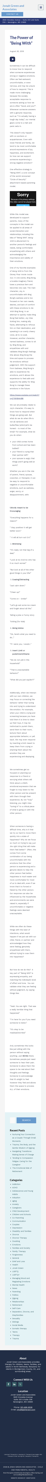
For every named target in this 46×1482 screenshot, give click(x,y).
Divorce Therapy (19, 1238)
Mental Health (18, 1285)
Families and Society (21, 1248)
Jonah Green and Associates (13, 7)
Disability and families (21, 1231)
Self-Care (16, 1308)
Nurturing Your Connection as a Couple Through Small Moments (24, 1137)
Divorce (15, 1234)
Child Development (20, 1211)
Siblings (15, 1322)
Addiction (16, 1184)
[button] (12, 14)
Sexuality (16, 1318)
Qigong (15, 1298)
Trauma (15, 1338)
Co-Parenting (18, 1218)
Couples (15, 1224)
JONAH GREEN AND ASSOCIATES (22, 1467)
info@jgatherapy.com (26, 1410)
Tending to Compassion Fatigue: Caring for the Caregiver (22, 1161)
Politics (15, 1295)
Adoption (16, 1197)
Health (15, 1265)
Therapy (16, 1335)
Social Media (17, 1325)
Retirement (17, 1305)
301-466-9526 (26, 1407)
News (14, 1288)
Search (26, 1120)
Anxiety (15, 1204)
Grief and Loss (18, 1261)
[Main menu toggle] (41, 7)
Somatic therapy (19, 1328)
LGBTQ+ (16, 1275)
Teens (15, 1332)
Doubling (16, 1241)
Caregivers (16, 1208)
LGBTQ (15, 1271)
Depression (17, 1228)
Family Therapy (19, 1251)
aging (14, 1201)
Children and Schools (21, 1214)
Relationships (18, 1302)
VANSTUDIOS (30, 1478)
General (15, 1258)
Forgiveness (17, 1255)
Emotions (16, 1245)
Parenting (16, 1292)
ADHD (15, 1187)
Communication (19, 1221)
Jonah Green (17, 1268)
